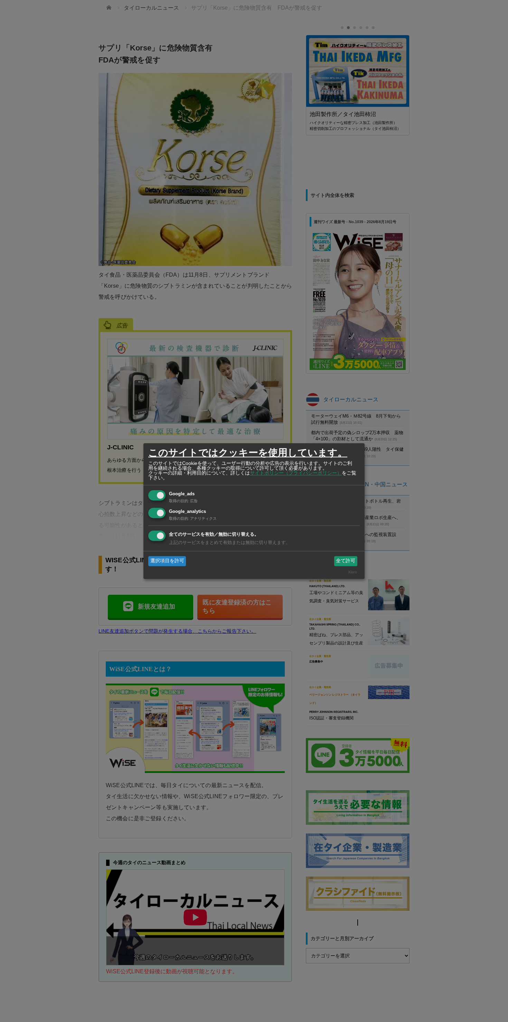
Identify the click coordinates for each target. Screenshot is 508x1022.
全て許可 (345, 561)
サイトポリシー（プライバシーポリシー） (296, 473)
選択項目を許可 (167, 561)
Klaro (352, 572)
